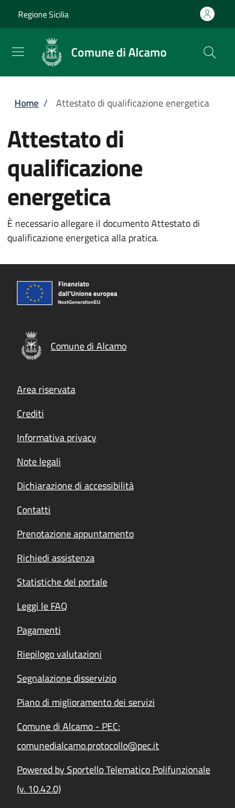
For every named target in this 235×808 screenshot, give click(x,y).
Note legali (39, 461)
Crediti (30, 413)
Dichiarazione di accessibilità (75, 485)
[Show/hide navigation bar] (18, 52)
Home (26, 103)
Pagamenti (39, 630)
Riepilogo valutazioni (59, 654)
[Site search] (209, 52)
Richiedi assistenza (56, 557)
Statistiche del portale (62, 582)
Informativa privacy (56, 437)
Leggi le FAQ (42, 606)
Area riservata (46, 389)
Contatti (34, 509)
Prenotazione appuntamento (75, 533)
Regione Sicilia (43, 14)
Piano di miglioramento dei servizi (86, 702)
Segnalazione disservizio (66, 678)
